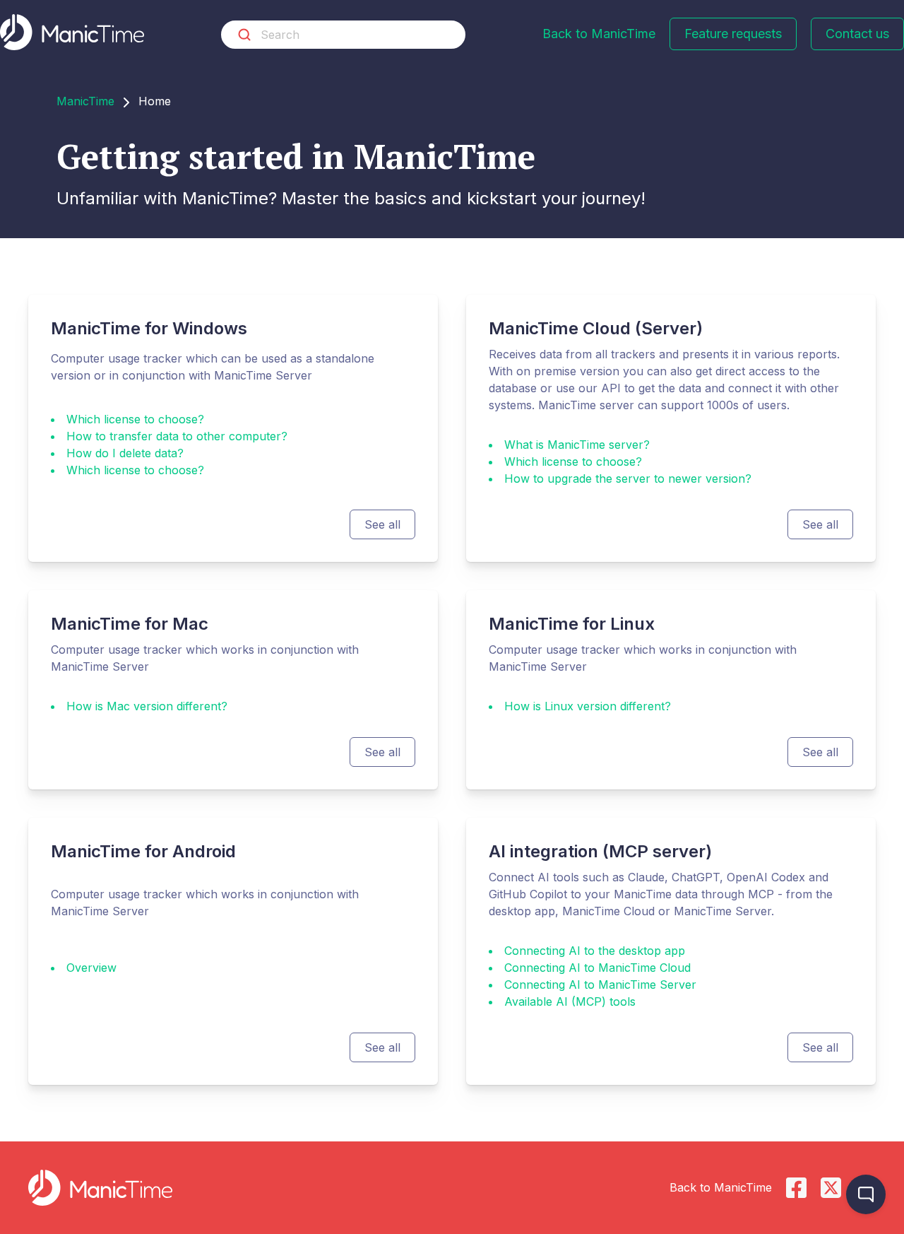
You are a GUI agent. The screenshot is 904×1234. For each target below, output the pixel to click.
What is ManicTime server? (577, 444)
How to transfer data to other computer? (176, 436)
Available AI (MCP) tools (570, 1001)
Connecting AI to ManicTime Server (600, 984)
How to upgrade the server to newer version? (627, 478)
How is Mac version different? (146, 706)
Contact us (857, 33)
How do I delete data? (125, 453)
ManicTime (85, 101)
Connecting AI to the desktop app (594, 951)
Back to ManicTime (598, 33)
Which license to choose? (135, 419)
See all (382, 524)
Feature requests (733, 33)
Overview (91, 967)
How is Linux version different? (587, 706)
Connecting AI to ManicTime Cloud (597, 967)
